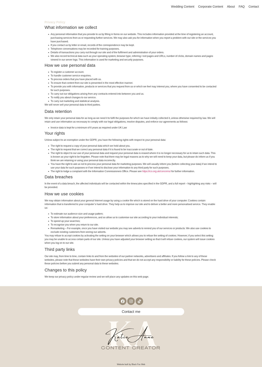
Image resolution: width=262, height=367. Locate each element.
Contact (254, 6)
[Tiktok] (139, 301)
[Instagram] (131, 301)
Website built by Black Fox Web (131, 364)
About (231, 6)
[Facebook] (122, 301)
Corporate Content (210, 6)
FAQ (242, 6)
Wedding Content (182, 6)
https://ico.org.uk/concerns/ (156, 171)
